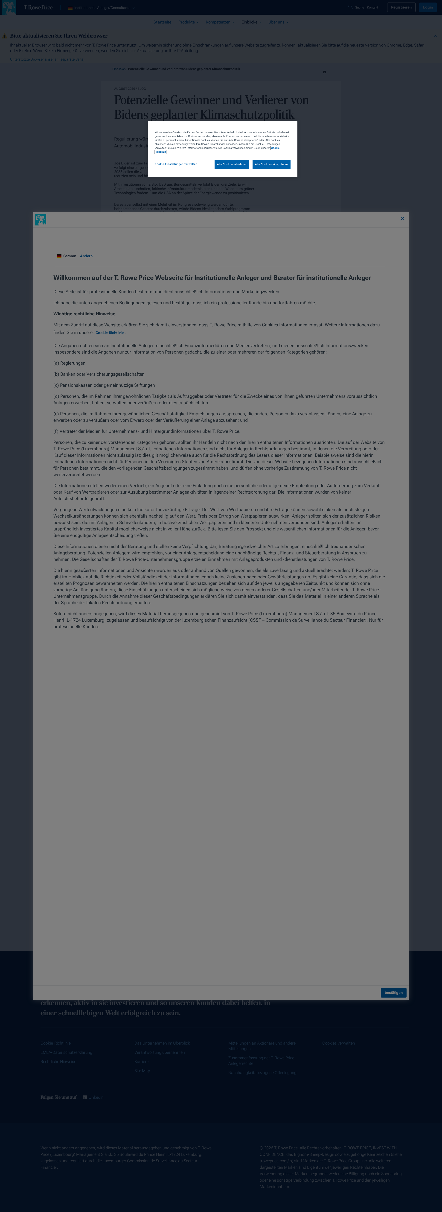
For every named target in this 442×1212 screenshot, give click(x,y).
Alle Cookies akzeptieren (271, 164)
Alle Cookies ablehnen (232, 164)
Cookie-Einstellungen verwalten (176, 164)
